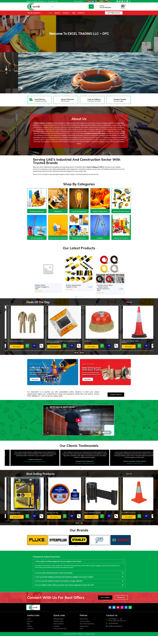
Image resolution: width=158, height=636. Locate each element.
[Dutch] (89, 1)
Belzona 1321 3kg (11, 512)
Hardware (58, 211)
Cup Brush (46, 341)
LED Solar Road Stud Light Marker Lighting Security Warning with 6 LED (21, 341)
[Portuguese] (104, 1)
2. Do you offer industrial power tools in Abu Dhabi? (54, 573)
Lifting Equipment (37, 238)
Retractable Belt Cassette (51, 512)
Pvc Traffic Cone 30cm (87, 512)
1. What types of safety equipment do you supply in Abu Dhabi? (58, 561)
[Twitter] (120, 1)
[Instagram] (125, 1)
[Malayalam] (102, 1)
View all (129, 302)
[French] (96, 1)
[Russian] (106, 1)
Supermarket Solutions (58, 238)
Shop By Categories (34, 13)
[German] (98, 1)
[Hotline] (97, 6)
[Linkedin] (127, 1)
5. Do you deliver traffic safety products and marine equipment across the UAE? (64, 585)
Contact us (81, 13)
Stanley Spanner (122, 512)
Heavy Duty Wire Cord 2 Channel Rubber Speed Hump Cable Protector (134, 341)
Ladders (100, 238)
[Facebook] (117, 1)
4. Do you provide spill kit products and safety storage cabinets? (59, 581)
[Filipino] (94, 1)
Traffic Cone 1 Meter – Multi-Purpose (89, 341)
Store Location (78, 1)
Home (50, 13)
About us (57, 13)
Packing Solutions (79, 238)
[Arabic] (85, 1)
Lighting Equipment (79, 211)
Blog (73, 13)
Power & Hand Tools (121, 211)
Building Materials (37, 211)
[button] (34, 13)
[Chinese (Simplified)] (87, 1)
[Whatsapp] (129, 1)
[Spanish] (109, 1)
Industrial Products (121, 238)
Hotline (101, 6)
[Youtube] (122, 1)
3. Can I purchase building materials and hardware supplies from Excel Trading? (64, 577)
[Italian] (100, 1)
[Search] (91, 6)
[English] (92, 1)
